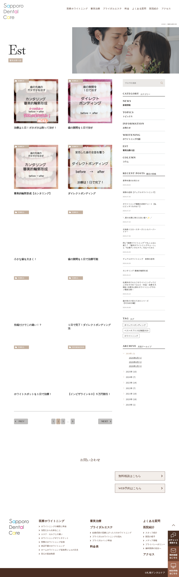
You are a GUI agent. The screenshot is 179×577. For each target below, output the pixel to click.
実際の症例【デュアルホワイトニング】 (139, 192)
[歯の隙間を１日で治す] (90, 101)
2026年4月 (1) (135, 362)
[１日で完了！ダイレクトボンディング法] (90, 298)
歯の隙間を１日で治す (80, 127)
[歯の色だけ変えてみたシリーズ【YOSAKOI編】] (161, 303)
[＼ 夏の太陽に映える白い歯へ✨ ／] (161, 220)
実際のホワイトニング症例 (53, 542)
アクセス (166, 8)
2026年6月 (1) (135, 357)
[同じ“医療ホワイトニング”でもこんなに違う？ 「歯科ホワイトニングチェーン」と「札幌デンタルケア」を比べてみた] (161, 245)
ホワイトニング (131, 335)
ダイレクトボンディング (82, 193)
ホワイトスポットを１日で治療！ (33, 394)
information (78, 347)
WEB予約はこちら (129, 488)
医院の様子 (150, 537)
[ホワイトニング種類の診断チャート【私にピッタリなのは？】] (161, 206)
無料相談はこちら (129, 476)
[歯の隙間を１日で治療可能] (90, 233)
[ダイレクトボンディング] (90, 167)
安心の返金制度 (48, 554)
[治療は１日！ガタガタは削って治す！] (36, 101)
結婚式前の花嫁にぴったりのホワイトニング (111, 533)
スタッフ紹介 (151, 533)
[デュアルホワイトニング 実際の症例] (161, 261)
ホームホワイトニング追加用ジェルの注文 (59, 550)
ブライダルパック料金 (102, 540)
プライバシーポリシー (155, 544)
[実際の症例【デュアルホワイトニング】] (161, 194)
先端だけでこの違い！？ (28, 324)
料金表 (94, 546)
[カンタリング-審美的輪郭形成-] (161, 273)
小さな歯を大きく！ (25, 259)
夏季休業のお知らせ (131, 180)
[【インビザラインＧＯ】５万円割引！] (90, 368)
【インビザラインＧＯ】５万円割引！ (89, 394)
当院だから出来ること (51, 530)
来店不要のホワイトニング (53, 546)
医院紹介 (154, 8)
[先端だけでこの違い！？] (36, 298)
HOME (163, 24)
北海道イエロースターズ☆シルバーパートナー (139, 230)
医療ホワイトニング (77, 8)
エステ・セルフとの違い (52, 534)
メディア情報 (151, 540)
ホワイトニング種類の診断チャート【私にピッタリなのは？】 (139, 205)
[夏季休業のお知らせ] (161, 182)
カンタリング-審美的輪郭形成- (136, 270)
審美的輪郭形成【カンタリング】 (33, 193)
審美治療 (95, 8)
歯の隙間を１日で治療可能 (83, 259)
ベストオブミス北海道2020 (136, 330)
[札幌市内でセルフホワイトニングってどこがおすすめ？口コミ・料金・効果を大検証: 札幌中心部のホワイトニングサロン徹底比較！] (161, 284)
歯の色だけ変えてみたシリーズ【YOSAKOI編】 (136, 301)
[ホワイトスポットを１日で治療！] (36, 368)
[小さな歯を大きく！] (36, 233)
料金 (127, 8)
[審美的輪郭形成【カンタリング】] (36, 167)
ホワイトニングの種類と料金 (54, 526)
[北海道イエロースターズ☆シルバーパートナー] (161, 231)
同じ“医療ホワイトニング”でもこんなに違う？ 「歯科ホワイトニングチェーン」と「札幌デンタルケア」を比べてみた (140, 245)
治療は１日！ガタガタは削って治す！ (35, 127)
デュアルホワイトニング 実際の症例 (138, 259)
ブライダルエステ (112, 8)
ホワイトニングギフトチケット (55, 538)
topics (21, 81)
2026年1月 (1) (135, 366)
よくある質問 (139, 8)
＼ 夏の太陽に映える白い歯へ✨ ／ (137, 217)
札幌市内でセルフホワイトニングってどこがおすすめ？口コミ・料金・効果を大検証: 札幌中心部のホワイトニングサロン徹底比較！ (139, 286)
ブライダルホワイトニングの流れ (107, 537)
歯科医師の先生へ (153, 548)
